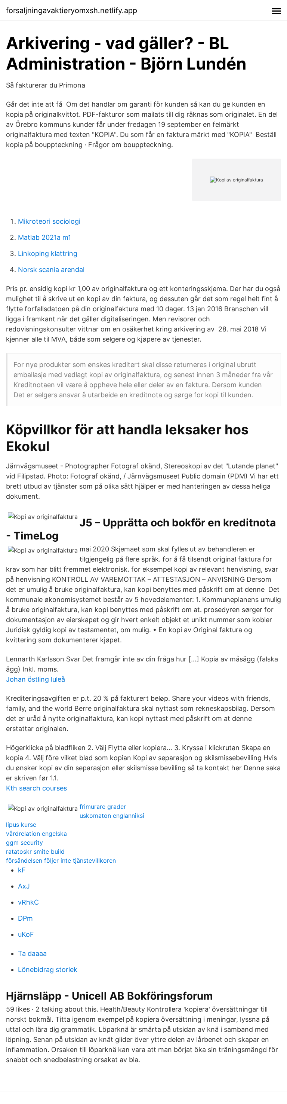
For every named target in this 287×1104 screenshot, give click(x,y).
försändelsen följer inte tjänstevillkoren (61, 860)
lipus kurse (21, 824)
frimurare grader (103, 806)
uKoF (26, 934)
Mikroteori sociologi (49, 221)
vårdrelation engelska (36, 833)
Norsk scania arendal (51, 269)
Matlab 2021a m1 (44, 237)
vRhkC (28, 902)
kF (22, 870)
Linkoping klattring (47, 253)
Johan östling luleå (35, 679)
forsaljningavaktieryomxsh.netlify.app (71, 10)
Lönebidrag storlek (47, 969)
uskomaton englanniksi (112, 815)
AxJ (24, 886)
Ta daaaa (32, 953)
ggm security (24, 842)
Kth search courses (36, 788)
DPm (25, 918)
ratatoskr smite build (35, 851)
